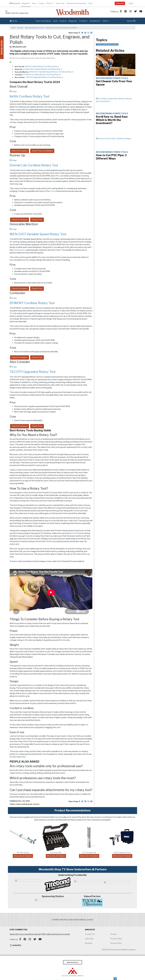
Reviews (20, 28)
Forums (113, 934)
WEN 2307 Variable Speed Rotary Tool (46, 72)
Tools (55, 21)
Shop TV (49, 3)
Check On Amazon (20, 151)
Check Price (37, 220)
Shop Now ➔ (53, 66)
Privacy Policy (116, 939)
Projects (63, 21)
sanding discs (19, 250)
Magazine (26, 3)
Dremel (53, 191)
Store (90, 3)
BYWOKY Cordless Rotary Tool (36, 75)
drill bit (74, 533)
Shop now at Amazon (23, 856)
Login (131, 3)
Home (14, 21)
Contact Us (90, 934)
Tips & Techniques (43, 21)
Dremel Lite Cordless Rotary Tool (37, 69)
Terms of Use (115, 943)
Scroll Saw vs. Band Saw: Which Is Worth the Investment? (112, 120)
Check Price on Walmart (42, 151)
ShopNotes (95, 21)
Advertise (89, 939)
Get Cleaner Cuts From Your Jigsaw (114, 83)
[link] (16, 12)
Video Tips (60, 3)
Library (41, 3)
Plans (34, 3)
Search (130, 21)
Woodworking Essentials (76, 3)
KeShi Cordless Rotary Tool (36, 66)
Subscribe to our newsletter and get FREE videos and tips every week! (40, 934)
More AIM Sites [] (72, 962)
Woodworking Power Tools (34, 28)
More (105, 21)
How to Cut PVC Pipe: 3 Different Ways (111, 157)
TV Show (83, 21)
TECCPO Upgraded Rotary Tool (38, 77)
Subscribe (120, 3)
